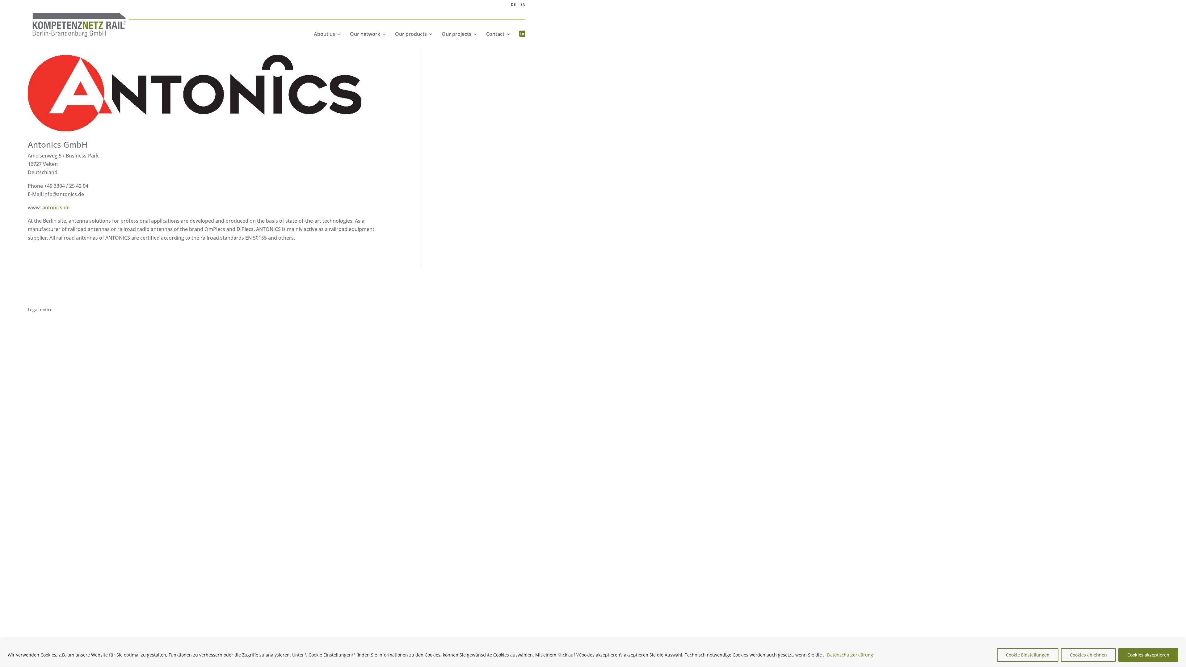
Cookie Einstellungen (1027, 655)
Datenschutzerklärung (850, 655)
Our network (365, 34)
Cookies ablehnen (1088, 655)
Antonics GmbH (57, 144)
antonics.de (55, 207)
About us (324, 34)
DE (513, 5)
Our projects (456, 34)
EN (522, 5)
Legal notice (40, 310)
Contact (495, 34)
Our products (411, 34)
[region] (593, 653)
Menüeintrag (522, 34)
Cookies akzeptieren (1148, 655)
